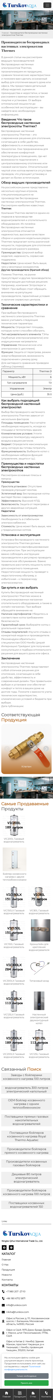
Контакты (7, 1279)
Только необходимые (26, 1376)
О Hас (5, 1264)
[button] (46, 749)
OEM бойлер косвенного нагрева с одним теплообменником (26, 1104)
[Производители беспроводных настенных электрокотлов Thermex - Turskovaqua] (19, 5)
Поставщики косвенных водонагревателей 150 (26, 1204)
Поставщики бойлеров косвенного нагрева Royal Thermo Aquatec (26, 1136)
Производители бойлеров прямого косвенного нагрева (26, 1150)
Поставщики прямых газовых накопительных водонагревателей (26, 1120)
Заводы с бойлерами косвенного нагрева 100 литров (26, 1076)
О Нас (33, 1394)
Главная (5, 33)
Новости (7, 1274)
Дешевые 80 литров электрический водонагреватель (26, 1178)
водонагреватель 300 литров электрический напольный (26, 1089)
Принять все (26, 1383)
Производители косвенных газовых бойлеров (26, 1163)
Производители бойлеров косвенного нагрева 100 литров (26, 1192)
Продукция (8, 1269)
